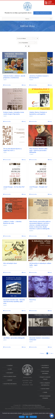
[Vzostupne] (37, 38)
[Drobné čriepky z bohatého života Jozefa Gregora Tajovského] (14, 99)
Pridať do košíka (7, 85)
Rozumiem (21, 416)
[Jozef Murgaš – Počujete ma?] (40, 174)
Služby (10, 369)
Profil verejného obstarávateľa (45, 384)
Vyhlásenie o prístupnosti (45, 366)
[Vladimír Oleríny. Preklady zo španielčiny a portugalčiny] (40, 99)
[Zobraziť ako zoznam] (28, 46)
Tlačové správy (45, 388)
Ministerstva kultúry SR (39, 407)
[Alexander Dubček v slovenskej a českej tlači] (40, 325)
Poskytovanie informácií (45, 372)
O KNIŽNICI (10, 365)
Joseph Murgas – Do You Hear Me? (14, 187)
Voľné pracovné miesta (9, 383)
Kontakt (10, 380)
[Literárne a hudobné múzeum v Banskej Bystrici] (40, 63)
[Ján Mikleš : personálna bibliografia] (14, 325)
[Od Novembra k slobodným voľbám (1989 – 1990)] (40, 250)
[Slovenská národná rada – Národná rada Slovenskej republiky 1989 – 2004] (14, 286)
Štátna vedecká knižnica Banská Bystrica (33, 405)
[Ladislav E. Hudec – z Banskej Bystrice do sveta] (14, 208)
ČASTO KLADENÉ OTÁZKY (10, 376)
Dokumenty (10, 372)
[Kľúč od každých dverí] (14, 250)
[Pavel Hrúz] (40, 286)
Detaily (24, 85)
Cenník (45, 392)
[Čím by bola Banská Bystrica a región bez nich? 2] (14, 135)
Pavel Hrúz (32, 299)
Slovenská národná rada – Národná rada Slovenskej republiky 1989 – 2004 (14, 301)
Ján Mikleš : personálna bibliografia (14, 338)
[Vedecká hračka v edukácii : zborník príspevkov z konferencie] (14, 63)
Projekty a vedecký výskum (45, 378)
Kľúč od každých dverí (10, 263)
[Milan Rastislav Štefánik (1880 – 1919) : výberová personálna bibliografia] (40, 135)
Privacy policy (33, 416)
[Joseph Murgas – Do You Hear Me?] (14, 174)
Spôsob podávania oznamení (45, 397)
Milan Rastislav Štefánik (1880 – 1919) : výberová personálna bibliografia (38, 150)
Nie (27, 416)
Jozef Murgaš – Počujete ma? (38, 187)
